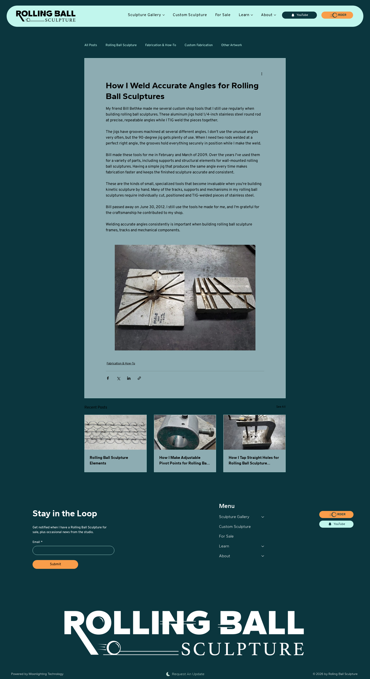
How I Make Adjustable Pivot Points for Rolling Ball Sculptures (184, 460)
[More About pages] (275, 15)
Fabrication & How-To (160, 45)
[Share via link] (139, 378)
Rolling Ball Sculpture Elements (109, 460)
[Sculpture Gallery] (263, 517)
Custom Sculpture (235, 526)
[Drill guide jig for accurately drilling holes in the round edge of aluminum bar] (185, 432)
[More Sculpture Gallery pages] (164, 15)
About (224, 556)
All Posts (90, 45)
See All (281, 407)
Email (37, 542)
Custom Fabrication (199, 45)
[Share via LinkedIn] (129, 378)
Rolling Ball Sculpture (121, 45)
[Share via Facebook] (108, 378)
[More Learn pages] (252, 15)
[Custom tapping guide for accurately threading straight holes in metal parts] (254, 432)
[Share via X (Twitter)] (118, 378)
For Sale (226, 536)
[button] (337, 15)
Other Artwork (231, 45)
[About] (263, 556)
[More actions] (261, 73)
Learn (224, 546)
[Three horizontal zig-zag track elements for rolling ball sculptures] (115, 432)
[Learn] (263, 546)
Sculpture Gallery (234, 516)
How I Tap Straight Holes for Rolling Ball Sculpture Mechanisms (254, 460)
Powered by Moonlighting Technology (37, 674)
